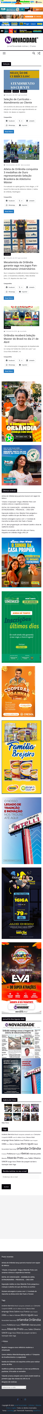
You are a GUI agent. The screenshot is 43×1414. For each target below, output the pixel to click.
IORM (4, 1144)
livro (7, 1144)
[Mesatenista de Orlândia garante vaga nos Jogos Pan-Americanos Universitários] (21, 236)
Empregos (8, 91)
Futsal (31, 1140)
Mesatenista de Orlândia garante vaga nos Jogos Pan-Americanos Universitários (20, 265)
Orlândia (23, 91)
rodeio (26, 1158)
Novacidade (5, 1149)
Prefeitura (11, 1153)
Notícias (15, 91)
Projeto (18, 1154)
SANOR (4, 1161)
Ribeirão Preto (15, 1158)
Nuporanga (12, 1149)
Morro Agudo (27, 1143)
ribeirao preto (35, 1153)
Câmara (28, 1137)
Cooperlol (5, 1137)
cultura (19, 1137)
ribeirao (25, 1153)
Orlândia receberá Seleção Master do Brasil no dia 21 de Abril (21, 339)
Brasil (16, 1134)
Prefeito (4, 1154)
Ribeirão (4, 1158)
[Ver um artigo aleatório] (38, 53)
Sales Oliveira (34, 1158)
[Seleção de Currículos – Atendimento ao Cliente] (21, 80)
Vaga (14, 1164)
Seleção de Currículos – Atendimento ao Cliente (18, 100)
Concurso (37, 1134)
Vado (10, 1164)
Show (18, 1161)
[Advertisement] (21, 1217)
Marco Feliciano (14, 1144)
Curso (23, 1137)
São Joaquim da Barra (28, 1161)
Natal (36, 1144)
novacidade (23, 95)
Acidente (5, 1134)
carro (31, 1134)
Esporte (7, 161)
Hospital (35, 1140)
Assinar (6, 1187)
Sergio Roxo (12, 1162)
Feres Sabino (14, 1140)
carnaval (27, 1134)
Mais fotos (5, 1123)
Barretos (11, 1134)
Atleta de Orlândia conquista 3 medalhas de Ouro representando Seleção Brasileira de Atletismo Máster (21, 175)
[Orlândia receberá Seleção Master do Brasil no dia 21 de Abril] (21, 316)
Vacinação (5, 1164)
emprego (5, 1140)
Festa (21, 1140)
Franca (26, 1140)
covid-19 (14, 1137)
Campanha (21, 1134)
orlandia (22, 1148)
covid (10, 1137)
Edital (33, 1137)
